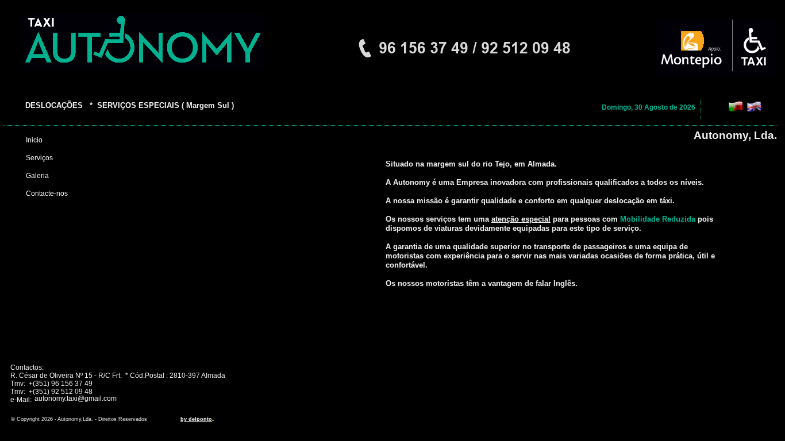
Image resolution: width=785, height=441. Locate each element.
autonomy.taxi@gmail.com (75, 398)
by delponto (196, 419)
